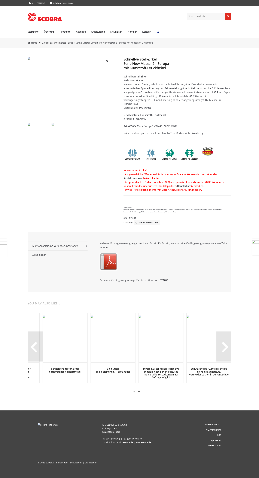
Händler (132, 31)
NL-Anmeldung (213, 429)
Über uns (49, 31)
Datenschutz (214, 445)
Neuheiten (116, 31)
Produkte (65, 31)
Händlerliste (184, 186)
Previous (35, 346)
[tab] (58, 246)
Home (34, 42)
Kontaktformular (133, 178)
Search (228, 16)
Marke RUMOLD (213, 424)
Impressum (215, 440)
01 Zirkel (43, 42)
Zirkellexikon (39, 254)
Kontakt (146, 31)
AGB (219, 435)
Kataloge (81, 31)
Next (223, 346)
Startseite (33, 31)
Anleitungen (98, 31)
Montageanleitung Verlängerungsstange (55, 246)
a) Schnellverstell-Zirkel (61, 42)
